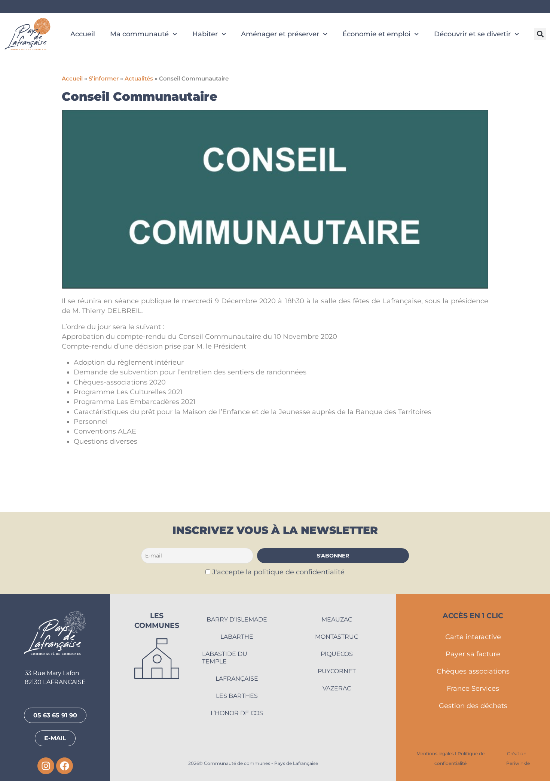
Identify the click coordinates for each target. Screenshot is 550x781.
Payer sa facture (473, 654)
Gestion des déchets (473, 705)
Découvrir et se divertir (472, 34)
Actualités (139, 78)
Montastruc (336, 636)
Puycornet (337, 671)
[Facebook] (64, 765)
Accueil (82, 34)
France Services (473, 688)
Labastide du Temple (224, 657)
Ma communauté (139, 34)
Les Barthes (237, 695)
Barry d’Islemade (237, 619)
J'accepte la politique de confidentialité (278, 572)
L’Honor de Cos (237, 713)
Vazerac (337, 688)
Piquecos (337, 653)
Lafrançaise (237, 678)
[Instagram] (45, 765)
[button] (540, 34)
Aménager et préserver (280, 34)
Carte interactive (473, 637)
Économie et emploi (376, 34)
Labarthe (236, 636)
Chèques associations (473, 671)
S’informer (104, 78)
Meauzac (336, 619)
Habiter (205, 34)
